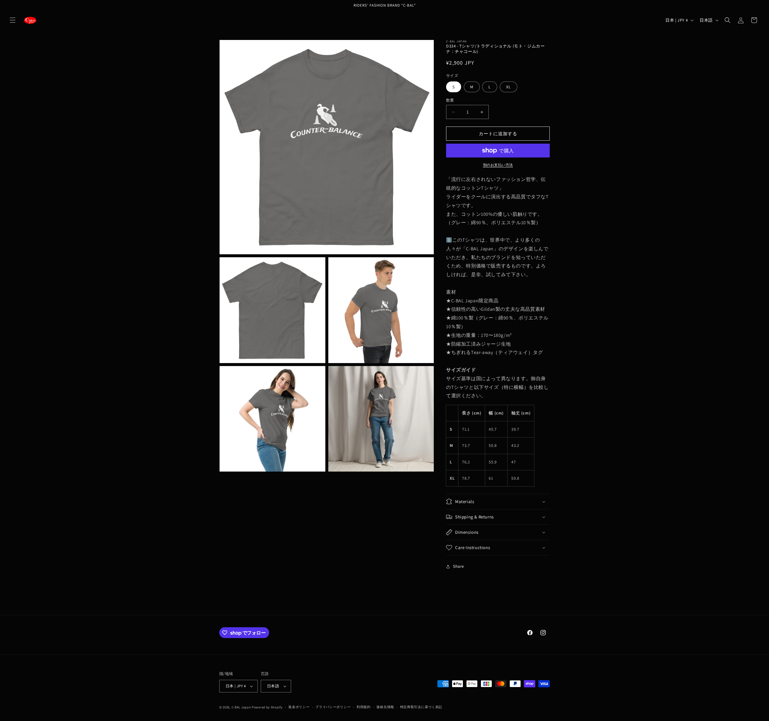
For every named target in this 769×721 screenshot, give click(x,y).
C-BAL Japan (241, 707)
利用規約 (364, 707)
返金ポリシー (298, 707)
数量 (450, 100)
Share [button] (458, 566)
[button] (12, 20)
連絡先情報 (385, 707)
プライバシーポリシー (333, 707)
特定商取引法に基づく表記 (421, 707)
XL (508, 87)
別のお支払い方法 (498, 165)
